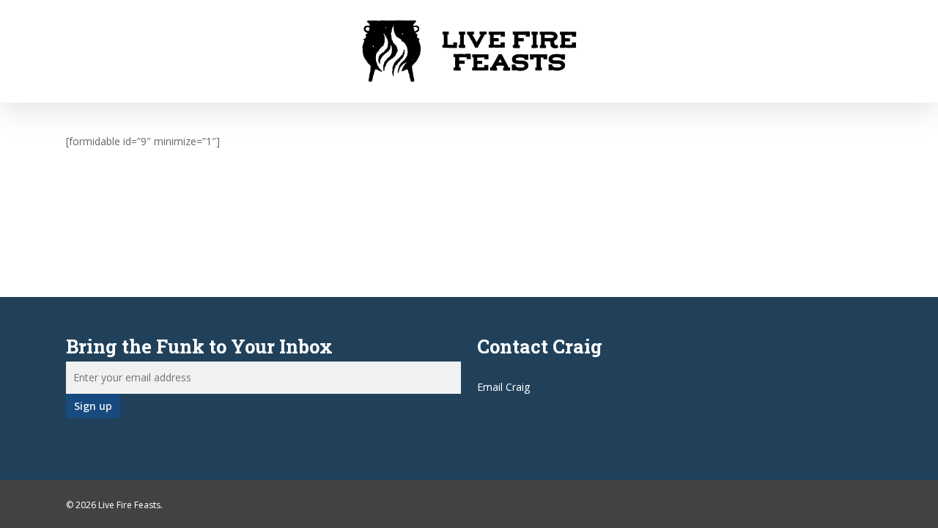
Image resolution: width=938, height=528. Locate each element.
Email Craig (503, 387)
